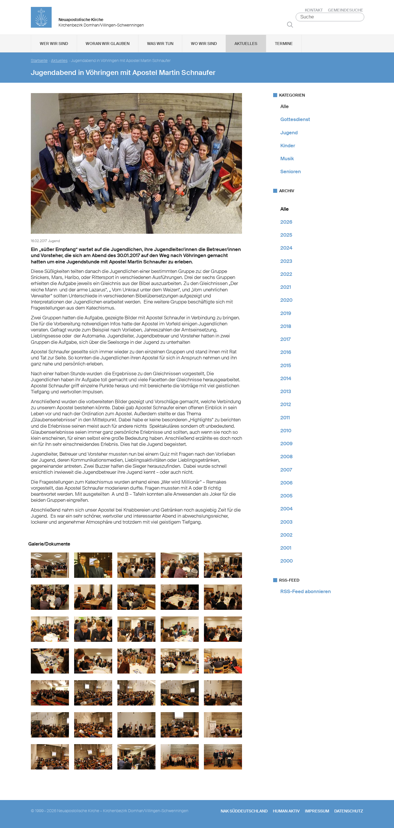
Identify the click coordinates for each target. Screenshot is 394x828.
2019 (285, 313)
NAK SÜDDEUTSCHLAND (244, 811)
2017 (285, 339)
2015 (285, 365)
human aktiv (286, 811)
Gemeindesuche (345, 10)
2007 (286, 470)
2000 (286, 561)
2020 (286, 300)
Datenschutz (348, 811)
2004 (286, 509)
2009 (286, 443)
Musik (287, 158)
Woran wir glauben (108, 43)
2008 (286, 456)
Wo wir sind (204, 43)
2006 (286, 483)
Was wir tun (160, 43)
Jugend (289, 132)
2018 (285, 326)
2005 (286, 496)
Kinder (287, 145)
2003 (286, 522)
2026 (286, 222)
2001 (285, 548)
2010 (285, 430)
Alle (284, 106)
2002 (286, 535)
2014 (285, 378)
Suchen (290, 24)
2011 (285, 417)
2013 (285, 391)
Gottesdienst (295, 119)
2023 (286, 261)
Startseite (39, 60)
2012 (285, 404)
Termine (284, 43)
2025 (286, 235)
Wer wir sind (54, 43)
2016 (285, 352)
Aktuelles (245, 43)
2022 (286, 274)
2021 (285, 287)
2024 (286, 248)
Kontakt (314, 10)
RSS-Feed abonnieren (305, 591)
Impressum (317, 811)
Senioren (290, 171)
